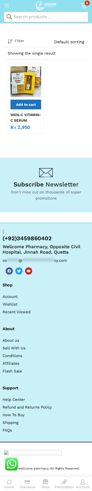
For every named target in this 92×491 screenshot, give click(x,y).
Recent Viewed (16, 312)
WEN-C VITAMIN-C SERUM (25, 117)
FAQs (7, 430)
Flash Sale (12, 371)
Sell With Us (14, 348)
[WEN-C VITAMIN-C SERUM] (25, 81)
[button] (83, 5)
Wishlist (10, 304)
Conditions (12, 355)
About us (11, 340)
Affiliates (11, 363)
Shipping (10, 422)
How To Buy (14, 415)
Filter (19, 41)
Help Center (14, 399)
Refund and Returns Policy (27, 407)
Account (10, 296)
